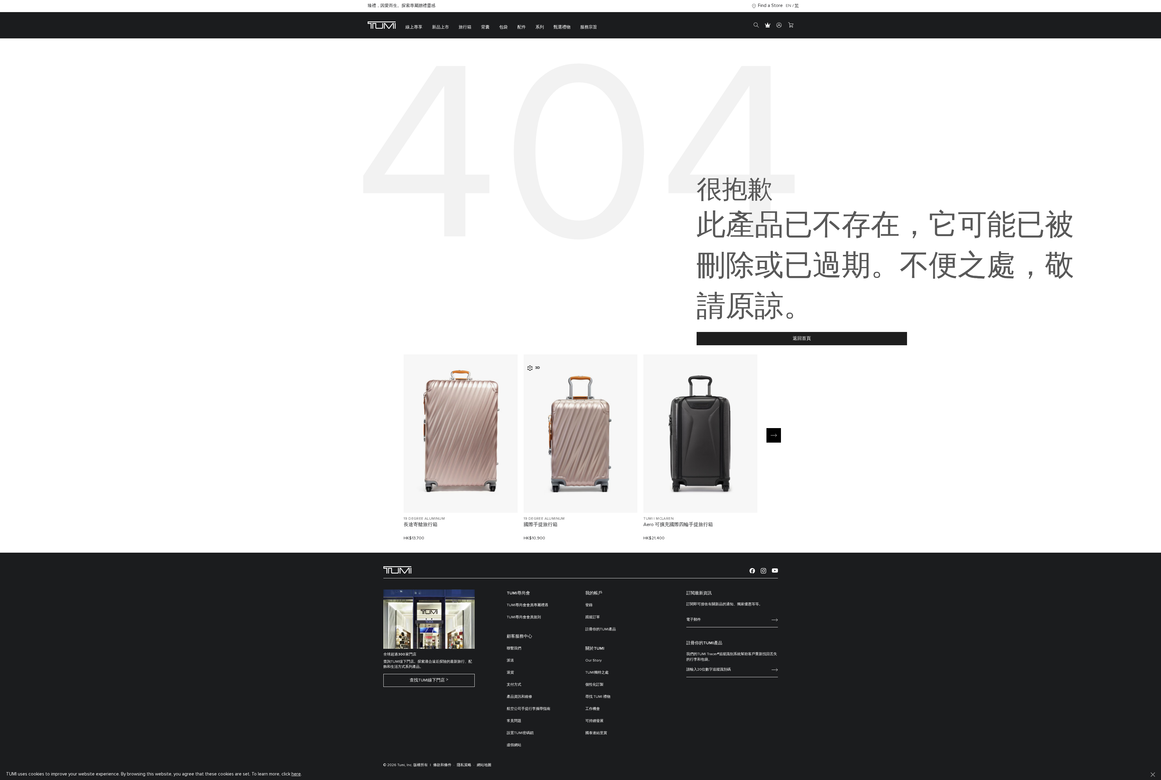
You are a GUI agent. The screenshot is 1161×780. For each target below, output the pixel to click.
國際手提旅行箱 (541, 524)
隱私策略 (464, 765)
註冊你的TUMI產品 (600, 629)
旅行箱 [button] (465, 27)
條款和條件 (442, 765)
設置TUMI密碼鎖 (520, 733)
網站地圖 (484, 765)
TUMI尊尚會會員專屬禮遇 (527, 605)
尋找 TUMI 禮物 (597, 697)
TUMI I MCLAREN (658, 519)
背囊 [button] (485, 27)
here (296, 774)
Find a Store (770, 5)
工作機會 (592, 709)
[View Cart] (790, 25)
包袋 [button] (503, 27)
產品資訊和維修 (519, 697)
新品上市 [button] (440, 27)
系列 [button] (539, 27)
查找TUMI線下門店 (427, 680)
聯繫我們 (514, 648)
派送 (510, 660)
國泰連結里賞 (596, 733)
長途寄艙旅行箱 (420, 524)
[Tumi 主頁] (382, 25)
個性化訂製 (594, 685)
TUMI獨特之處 (597, 672)
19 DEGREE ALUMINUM (424, 519)
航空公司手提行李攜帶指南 (528, 709)
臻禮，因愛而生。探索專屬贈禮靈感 (401, 6)
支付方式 (514, 685)
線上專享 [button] (413, 27)
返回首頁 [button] (802, 338)
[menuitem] (414, 25)
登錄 (589, 605)
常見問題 (514, 721)
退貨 (510, 672)
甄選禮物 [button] (562, 27)
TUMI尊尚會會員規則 (524, 617)
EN (788, 6)
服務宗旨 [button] (588, 27)
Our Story (593, 660)
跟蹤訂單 (592, 617)
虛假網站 (514, 745)
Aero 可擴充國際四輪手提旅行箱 (678, 524)
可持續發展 (594, 721)
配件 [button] (521, 27)
